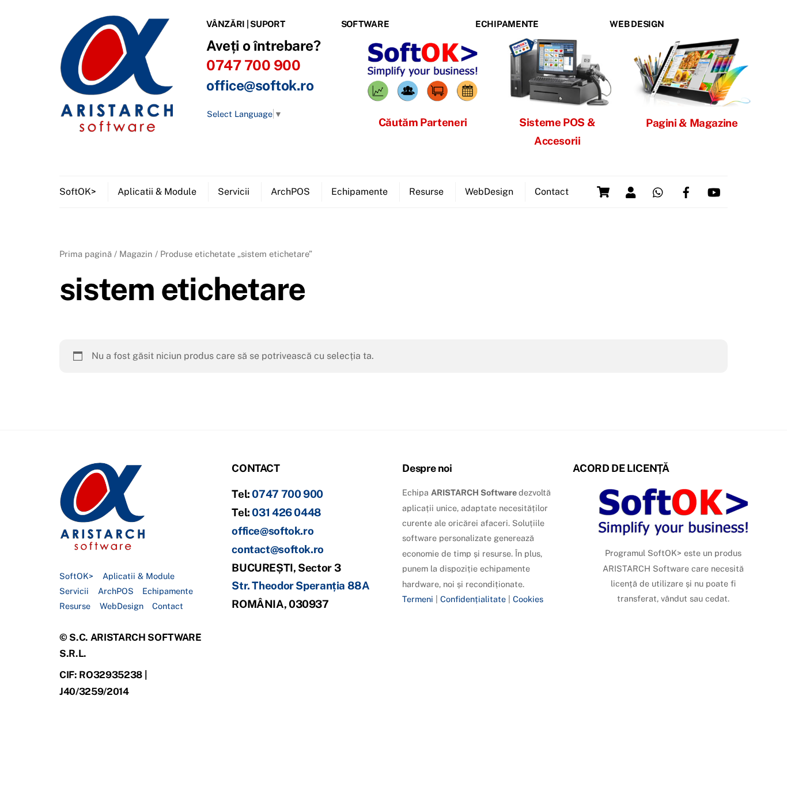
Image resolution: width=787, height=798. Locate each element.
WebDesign (489, 191)
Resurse (426, 191)
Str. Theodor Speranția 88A (300, 585)
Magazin (136, 254)
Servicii (233, 191)
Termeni (417, 599)
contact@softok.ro (278, 549)
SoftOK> (77, 191)
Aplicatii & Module (157, 191)
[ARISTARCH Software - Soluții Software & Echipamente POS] (117, 128)
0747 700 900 (287, 493)
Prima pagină (85, 254)
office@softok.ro (259, 85)
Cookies (528, 599)
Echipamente (359, 191)
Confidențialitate (473, 599)
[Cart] (603, 191)
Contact (552, 191)
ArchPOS (290, 191)
